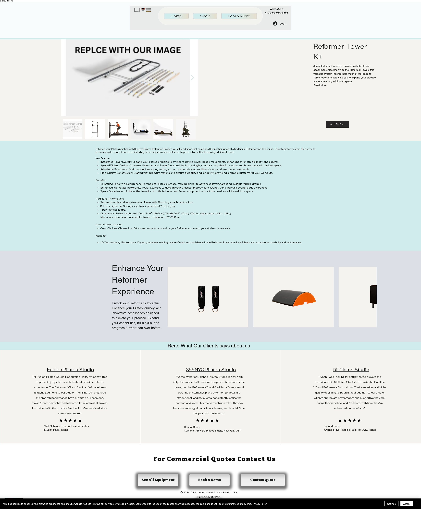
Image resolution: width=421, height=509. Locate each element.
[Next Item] (192, 78)
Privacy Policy (259, 503)
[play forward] (372, 297)
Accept (406, 503)
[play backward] (172, 297)
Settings (391, 503)
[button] (205, 16)
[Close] (417, 503)
